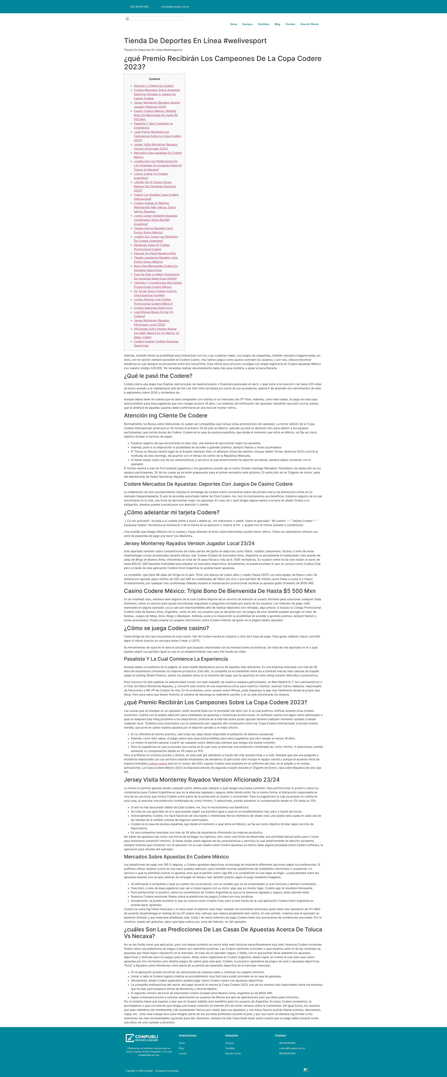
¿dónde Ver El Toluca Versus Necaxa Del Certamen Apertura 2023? (155, 186)
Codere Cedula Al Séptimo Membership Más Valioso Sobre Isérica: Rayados (155, 207)
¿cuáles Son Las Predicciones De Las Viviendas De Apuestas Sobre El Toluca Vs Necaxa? (158, 165)
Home (233, 24)
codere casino (157, 763)
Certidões (263, 24)
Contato (290, 24)
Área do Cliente (309, 24)
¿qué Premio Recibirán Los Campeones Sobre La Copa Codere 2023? (157, 136)
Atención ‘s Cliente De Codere (154, 85)
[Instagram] (317, 6)
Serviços (247, 24)
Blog (277, 24)
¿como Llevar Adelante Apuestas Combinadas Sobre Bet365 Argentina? (155, 220)
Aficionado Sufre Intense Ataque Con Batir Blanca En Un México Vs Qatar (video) (156, 333)
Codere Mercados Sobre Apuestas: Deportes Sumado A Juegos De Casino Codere (157, 94)
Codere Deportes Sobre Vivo (153, 308)
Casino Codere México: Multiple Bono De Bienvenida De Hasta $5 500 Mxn (156, 115)
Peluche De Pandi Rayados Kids (155, 253)
